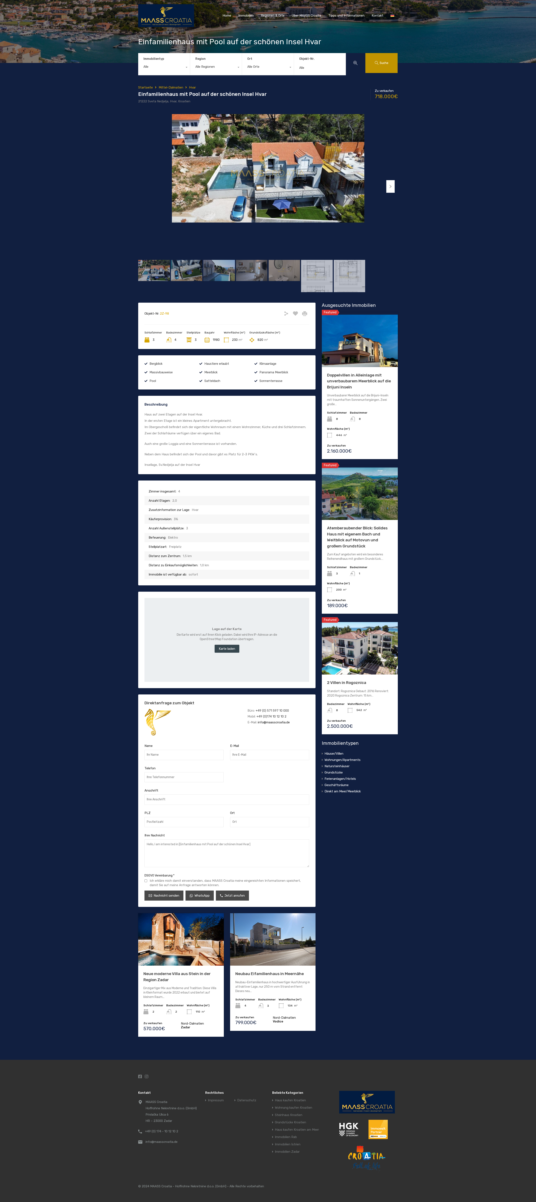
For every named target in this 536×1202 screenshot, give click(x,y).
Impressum (216, 1100)
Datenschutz (246, 1100)
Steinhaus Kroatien (288, 1115)
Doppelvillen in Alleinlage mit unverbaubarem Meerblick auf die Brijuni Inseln (359, 381)
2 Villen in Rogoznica (346, 682)
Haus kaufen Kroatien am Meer (297, 1129)
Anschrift (151, 790)
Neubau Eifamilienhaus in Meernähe (269, 973)
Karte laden (227, 649)
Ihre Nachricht (154, 835)
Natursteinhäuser (337, 766)
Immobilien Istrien (287, 1144)
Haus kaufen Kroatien (290, 1100)
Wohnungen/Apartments (343, 760)
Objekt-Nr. (306, 59)
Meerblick (211, 372)
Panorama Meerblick (273, 372)
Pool (152, 381)
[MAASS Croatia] (166, 25)
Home (227, 15)
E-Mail (234, 746)
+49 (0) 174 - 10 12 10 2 (161, 1131)
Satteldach (212, 381)
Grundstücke (334, 772)
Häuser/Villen (334, 753)
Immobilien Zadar (287, 1151)
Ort (249, 59)
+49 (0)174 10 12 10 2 (271, 716)
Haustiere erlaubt (216, 364)
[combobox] (164, 68)
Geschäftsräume (337, 785)
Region (200, 59)
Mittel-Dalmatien (171, 87)
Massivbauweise (161, 372)
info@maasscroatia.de (274, 722)
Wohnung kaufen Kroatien (293, 1107)
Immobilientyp (153, 59)
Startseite (145, 87)
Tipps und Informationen (346, 15)
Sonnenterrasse (270, 381)
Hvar (192, 87)
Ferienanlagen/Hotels (340, 779)
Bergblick (155, 364)
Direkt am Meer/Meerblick (343, 791)
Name (148, 746)
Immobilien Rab (286, 1137)
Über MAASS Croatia (306, 15)
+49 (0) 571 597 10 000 (272, 710)
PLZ (147, 813)
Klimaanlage (267, 364)
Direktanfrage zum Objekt (169, 703)
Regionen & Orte (273, 15)
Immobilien (246, 15)
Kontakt (377, 15)
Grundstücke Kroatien (290, 1122)
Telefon (150, 768)
